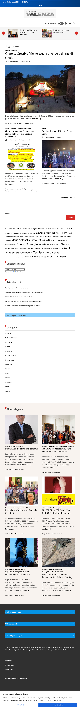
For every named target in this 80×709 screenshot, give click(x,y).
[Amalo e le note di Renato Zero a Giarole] (58, 154)
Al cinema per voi (13, 228)
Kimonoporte (55, 236)
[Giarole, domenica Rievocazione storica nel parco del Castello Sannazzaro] (21, 156)
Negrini (59, 240)
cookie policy (9, 669)
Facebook (8, 660)
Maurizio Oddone (47, 240)
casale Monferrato (12, 233)
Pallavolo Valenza (10, 244)
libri (61, 237)
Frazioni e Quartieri (11, 355)
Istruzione (8, 364)
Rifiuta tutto (21, 705)
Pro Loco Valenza (55, 244)
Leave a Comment (29, 123)
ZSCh (50, 256)
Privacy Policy (9, 665)
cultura (50, 233)
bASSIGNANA (66, 228)
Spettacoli (14, 50)
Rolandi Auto (9, 249)
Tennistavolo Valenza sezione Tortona (14, 257)
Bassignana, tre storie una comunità (16, 288)
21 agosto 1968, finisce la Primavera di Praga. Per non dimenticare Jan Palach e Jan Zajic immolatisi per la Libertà (58, 575)
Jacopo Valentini (45, 237)
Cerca (7, 213)
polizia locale (44, 244)
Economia (8, 351)
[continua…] (36, 119)
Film (64, 232)
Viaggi (43, 257)
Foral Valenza (9, 236)
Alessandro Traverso (44, 229)
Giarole (20, 123)
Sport (7, 386)
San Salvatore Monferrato (51, 248)
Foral (70, 233)
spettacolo (65, 248)
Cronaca (8, 333)
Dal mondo (8, 342)
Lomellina (8, 369)
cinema (40, 232)
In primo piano (26, 128)
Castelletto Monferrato (27, 233)
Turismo (28, 257)
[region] (40, 700)
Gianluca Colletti (18, 236)
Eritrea (58, 233)
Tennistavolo (26, 252)
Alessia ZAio (55, 229)
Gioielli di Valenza (33, 236)
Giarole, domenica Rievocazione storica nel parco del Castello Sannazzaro (20, 134)
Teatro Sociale (12, 252)
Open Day (64, 240)
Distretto (7, 50)
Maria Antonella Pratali (25, 239)
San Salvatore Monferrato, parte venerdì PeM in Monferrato (23, 292)
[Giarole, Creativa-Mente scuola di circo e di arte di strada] (40, 89)
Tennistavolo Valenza (46, 252)
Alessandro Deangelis (30, 229)
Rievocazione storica (11, 191)
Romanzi (17, 248)
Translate (20, 272)
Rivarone (65, 244)
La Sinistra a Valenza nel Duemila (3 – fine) (28, 31)
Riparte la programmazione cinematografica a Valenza (22, 306)
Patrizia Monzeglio (27, 244)
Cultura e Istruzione (10, 128)
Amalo (47, 183)
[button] (3, 33)
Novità (7, 373)
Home (40, 5)
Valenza (36, 256)
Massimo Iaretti (14, 61)
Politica (7, 378)
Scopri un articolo (50, 23)
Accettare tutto (58, 705)
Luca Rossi (8, 240)
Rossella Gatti (25, 249)
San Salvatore (37, 248)
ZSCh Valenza (59, 257)
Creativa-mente (14, 123)
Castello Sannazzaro (15, 189)
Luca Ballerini (67, 236)
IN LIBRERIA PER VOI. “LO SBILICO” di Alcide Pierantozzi (61, 32)
